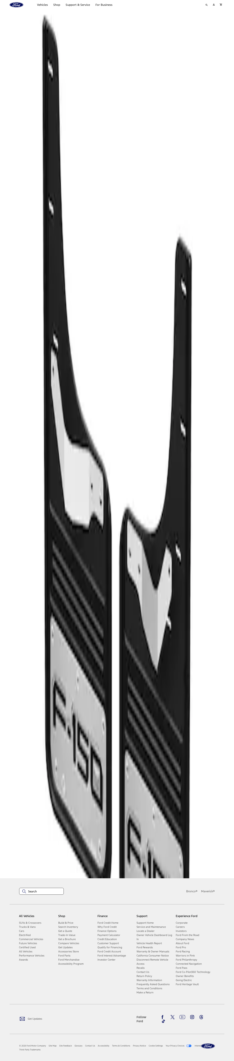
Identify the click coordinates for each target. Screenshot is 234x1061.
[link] (53, 1046)
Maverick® (208, 891)
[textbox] (41, 891)
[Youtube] (182, 1017)
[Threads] (201, 1017)
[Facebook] (163, 1017)
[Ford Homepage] (208, 1046)
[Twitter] (172, 1017)
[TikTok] (163, 1021)
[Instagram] (192, 1017)
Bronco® (192, 891)
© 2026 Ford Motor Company (32, 1046)
